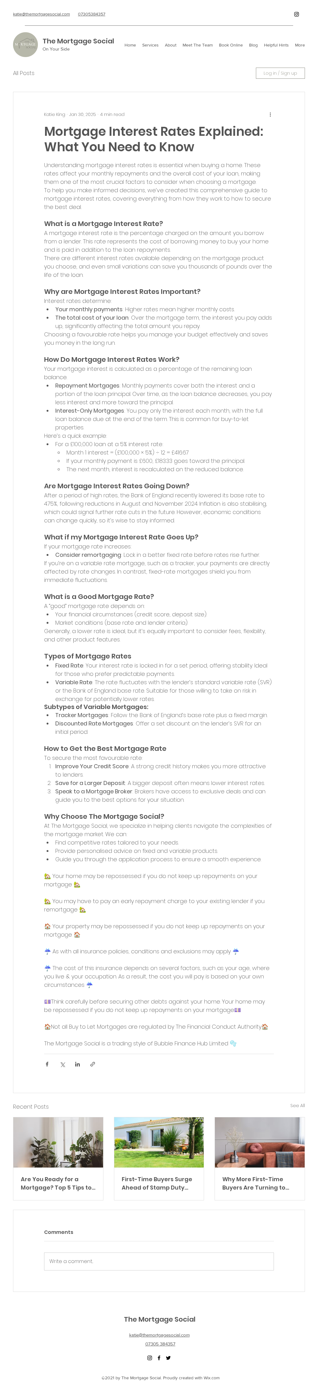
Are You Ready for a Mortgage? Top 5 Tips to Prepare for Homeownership (56, 1183)
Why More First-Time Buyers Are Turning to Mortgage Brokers (253, 1183)
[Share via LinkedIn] (77, 1064)
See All (297, 1105)
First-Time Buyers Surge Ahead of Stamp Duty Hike (157, 1183)
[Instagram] (296, 14)
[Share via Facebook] (47, 1064)
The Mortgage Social (78, 41)
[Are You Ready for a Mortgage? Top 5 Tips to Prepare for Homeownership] (58, 1142)
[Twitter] (168, 1358)
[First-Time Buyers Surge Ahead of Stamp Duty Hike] (159, 1142)
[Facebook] (159, 1358)
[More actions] (270, 114)
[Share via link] (93, 1064)
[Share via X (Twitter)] (62, 1064)
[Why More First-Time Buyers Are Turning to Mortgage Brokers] (260, 1142)
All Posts (23, 73)
